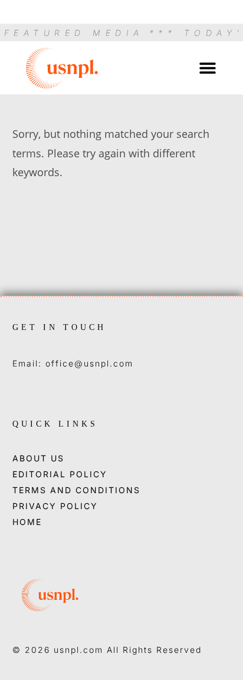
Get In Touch (59, 327)
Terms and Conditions (76, 490)
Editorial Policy (59, 474)
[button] (208, 68)
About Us (38, 458)
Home (27, 522)
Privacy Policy (55, 506)
